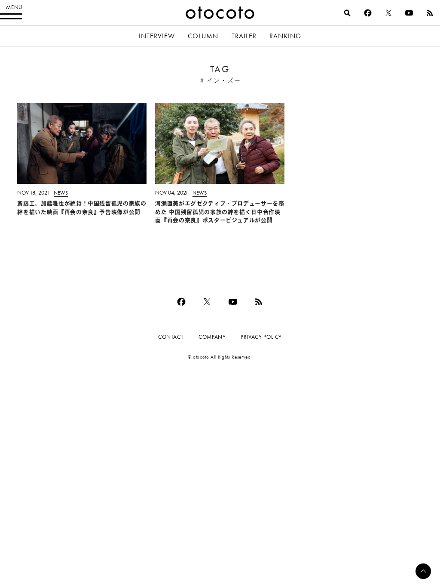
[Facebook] (368, 13)
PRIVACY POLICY (261, 336)
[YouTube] (409, 13)
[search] (347, 13)
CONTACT (170, 336)
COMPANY (212, 336)
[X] (388, 13)
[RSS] (429, 13)
